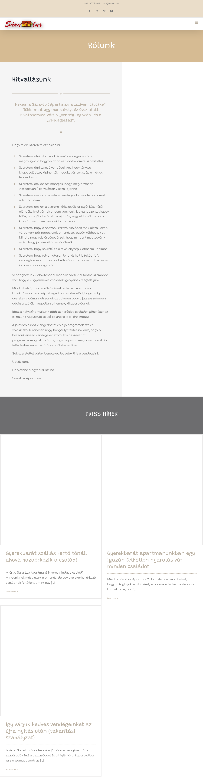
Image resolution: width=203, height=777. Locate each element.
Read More (11, 592)
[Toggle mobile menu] (196, 22)
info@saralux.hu (111, 3)
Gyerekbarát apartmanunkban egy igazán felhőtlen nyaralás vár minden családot (151, 560)
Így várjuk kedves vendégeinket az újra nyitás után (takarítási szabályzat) (49, 731)
